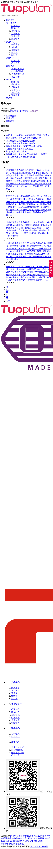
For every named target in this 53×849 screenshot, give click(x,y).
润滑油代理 (6, 838)
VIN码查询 (11, 116)
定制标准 (15, 95)
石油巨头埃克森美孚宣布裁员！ (20, 149)
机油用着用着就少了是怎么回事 (20, 243)
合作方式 (15, 90)
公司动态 (15, 60)
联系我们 (15, 28)
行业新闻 (15, 63)
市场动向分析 (17, 69)
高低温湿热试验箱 (14, 841)
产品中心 (10, 42)
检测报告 (15, 39)
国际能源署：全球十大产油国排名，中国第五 (26, 154)
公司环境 (15, 34)
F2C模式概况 (17, 71)
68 (7, 297)
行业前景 (15, 77)
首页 (8, 287)
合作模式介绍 (17, 74)
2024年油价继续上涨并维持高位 (20, 143)
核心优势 (15, 84)
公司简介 (15, 25)
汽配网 (41, 838)
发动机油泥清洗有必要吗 (17, 222)
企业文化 (15, 31)
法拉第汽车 (17, 838)
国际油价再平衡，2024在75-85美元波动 (24, 146)
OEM (8, 79)
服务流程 (15, 92)
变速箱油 (15, 50)
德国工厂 (21, 844)
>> (7, 299)
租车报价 (27, 838)
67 (7, 294)
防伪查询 (10, 118)
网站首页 (10, 20)
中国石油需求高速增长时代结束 (20, 157)
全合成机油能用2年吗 (16, 267)
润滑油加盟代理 (30, 836)
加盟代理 (10, 66)
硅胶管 (34, 838)
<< (7, 290)
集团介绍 (15, 82)
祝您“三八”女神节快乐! (16, 151)
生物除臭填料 (44, 836)
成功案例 (15, 87)
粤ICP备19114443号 (39, 846)
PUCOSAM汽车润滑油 (33, 841)
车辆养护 (34, 111)
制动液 (14, 55)
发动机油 (15, 47)
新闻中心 (10, 58)
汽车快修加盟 (16, 836)
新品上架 (15, 44)
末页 (8, 301)
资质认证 (15, 36)
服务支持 (24, 111)
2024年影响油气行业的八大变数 (20, 141)
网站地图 (13, 844)
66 (7, 292)
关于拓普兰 (11, 23)
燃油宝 (14, 52)
